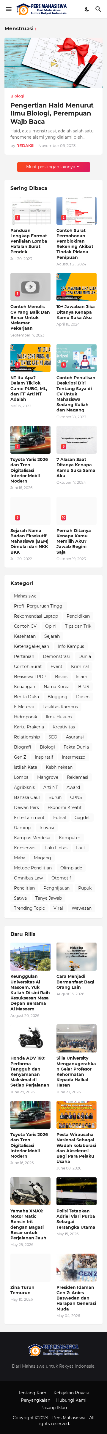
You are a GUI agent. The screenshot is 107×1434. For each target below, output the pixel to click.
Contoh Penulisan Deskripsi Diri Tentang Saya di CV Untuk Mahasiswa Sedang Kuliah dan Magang (75, 394)
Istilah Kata (25, 767)
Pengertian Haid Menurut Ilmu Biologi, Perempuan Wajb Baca (52, 113)
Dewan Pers (26, 807)
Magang (42, 858)
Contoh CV (25, 626)
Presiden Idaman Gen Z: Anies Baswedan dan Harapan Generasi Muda (76, 1298)
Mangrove (47, 777)
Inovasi (47, 827)
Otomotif (61, 878)
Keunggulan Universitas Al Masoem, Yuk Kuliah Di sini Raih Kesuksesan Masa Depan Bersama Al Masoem (30, 992)
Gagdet (82, 817)
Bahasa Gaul (27, 797)
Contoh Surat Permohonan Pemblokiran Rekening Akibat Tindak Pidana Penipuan (74, 244)
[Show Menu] (8, 9)
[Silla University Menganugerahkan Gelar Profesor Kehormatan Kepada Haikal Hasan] (76, 1038)
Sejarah (52, 636)
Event (56, 666)
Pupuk (85, 888)
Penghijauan (56, 888)
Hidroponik (25, 717)
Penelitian (24, 888)
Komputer (69, 837)
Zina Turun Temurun (22, 1290)
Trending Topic (29, 908)
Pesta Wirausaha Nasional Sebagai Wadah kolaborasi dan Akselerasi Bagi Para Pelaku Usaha (76, 1148)
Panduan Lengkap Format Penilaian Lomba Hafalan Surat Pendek (28, 241)
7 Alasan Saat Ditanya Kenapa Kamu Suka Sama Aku (75, 467)
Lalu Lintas (56, 847)
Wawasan (82, 908)
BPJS (83, 686)
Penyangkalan (35, 1400)
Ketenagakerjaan (31, 646)
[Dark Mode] (87, 9)
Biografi (22, 747)
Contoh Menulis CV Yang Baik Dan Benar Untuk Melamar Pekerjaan (30, 317)
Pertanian (24, 656)
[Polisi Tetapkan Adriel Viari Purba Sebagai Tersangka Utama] (76, 1191)
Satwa (20, 898)
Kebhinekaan (59, 767)
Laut (80, 847)
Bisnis (61, 676)
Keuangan (24, 686)
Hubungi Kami (71, 1400)
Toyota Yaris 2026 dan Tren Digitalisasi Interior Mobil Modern (29, 470)
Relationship (27, 737)
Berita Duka (26, 696)
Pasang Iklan (53, 1407)
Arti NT (50, 787)
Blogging (57, 696)
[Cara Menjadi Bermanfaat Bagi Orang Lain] (76, 957)
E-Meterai (24, 706)
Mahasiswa (25, 596)
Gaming (22, 827)
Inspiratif (44, 757)
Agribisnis (24, 787)
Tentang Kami (33, 1392)
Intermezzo (73, 757)
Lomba (21, 777)
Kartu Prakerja (29, 727)
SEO (52, 737)
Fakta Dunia (76, 747)
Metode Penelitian (33, 868)
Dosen (82, 696)
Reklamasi (77, 777)
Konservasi (25, 847)
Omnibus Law (28, 878)
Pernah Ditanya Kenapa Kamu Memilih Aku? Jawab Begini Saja (73, 541)
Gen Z (20, 757)
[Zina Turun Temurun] (30, 1268)
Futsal (59, 817)
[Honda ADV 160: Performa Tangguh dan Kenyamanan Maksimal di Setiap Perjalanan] (30, 1038)
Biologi (47, 747)
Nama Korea (57, 686)
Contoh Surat (28, 666)
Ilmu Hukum (59, 717)
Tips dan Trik (78, 626)
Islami (82, 676)
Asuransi (75, 737)
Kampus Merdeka (32, 837)
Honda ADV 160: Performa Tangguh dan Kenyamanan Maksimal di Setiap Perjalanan (29, 1071)
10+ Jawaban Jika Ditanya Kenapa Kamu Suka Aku (75, 312)
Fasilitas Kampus (60, 706)
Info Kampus (71, 646)
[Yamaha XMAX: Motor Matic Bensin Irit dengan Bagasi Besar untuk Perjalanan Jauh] (30, 1191)
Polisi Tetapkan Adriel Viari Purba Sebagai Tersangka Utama (75, 1219)
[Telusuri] (99, 9)
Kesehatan (25, 636)
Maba (19, 858)
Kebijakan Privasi (71, 1392)
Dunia (84, 656)
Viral (58, 908)
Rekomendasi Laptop (36, 616)
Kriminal (80, 666)
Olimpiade (71, 868)
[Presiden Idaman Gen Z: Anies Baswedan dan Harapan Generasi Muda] (76, 1268)
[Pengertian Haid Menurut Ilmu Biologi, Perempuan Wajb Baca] (53, 63)
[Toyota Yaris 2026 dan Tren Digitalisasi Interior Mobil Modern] (30, 1115)
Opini (50, 626)
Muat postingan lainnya (50, 166)
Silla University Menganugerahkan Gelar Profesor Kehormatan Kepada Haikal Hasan (76, 1071)
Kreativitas (64, 727)
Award (73, 787)
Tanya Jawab (48, 898)
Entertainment (29, 817)
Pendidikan (78, 616)
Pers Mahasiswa (69, 1417)
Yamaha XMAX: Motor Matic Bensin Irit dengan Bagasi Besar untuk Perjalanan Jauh (28, 1224)
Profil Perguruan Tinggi (39, 606)
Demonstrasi (56, 656)
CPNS (76, 797)
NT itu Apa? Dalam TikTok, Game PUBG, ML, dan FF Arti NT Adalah (28, 388)
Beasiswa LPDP (30, 676)
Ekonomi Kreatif (64, 807)
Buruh (55, 797)
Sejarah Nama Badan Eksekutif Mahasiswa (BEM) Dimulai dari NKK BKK (29, 541)
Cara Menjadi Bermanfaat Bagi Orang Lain (75, 982)
